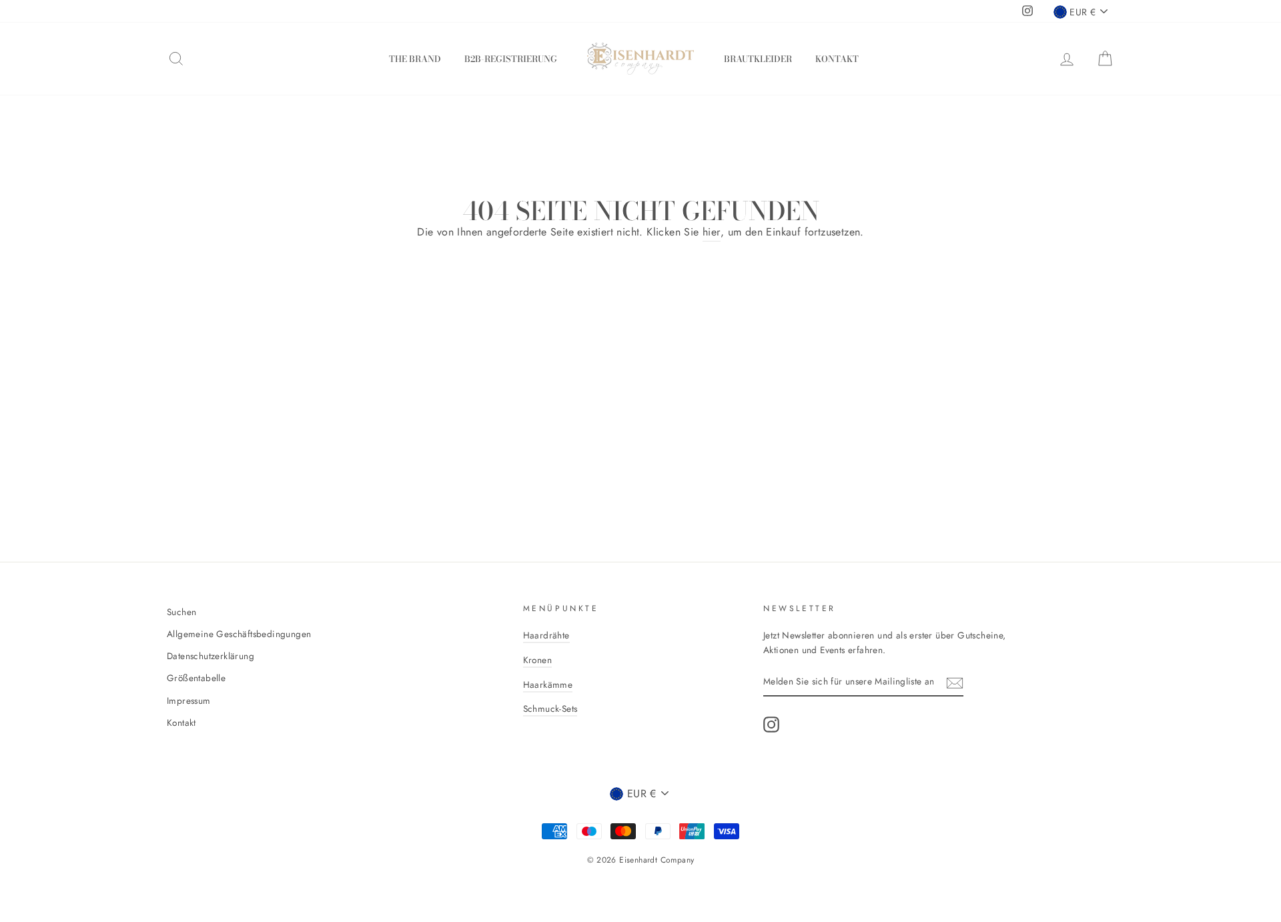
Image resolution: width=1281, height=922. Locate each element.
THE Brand (415, 58)
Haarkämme (548, 684)
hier (712, 232)
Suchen (181, 611)
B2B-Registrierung (510, 58)
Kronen (537, 659)
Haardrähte (546, 635)
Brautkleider (758, 58)
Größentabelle (196, 677)
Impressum (189, 700)
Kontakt (837, 58)
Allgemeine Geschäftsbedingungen (239, 633)
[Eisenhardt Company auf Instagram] (771, 725)
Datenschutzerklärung (210, 655)
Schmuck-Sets (550, 708)
